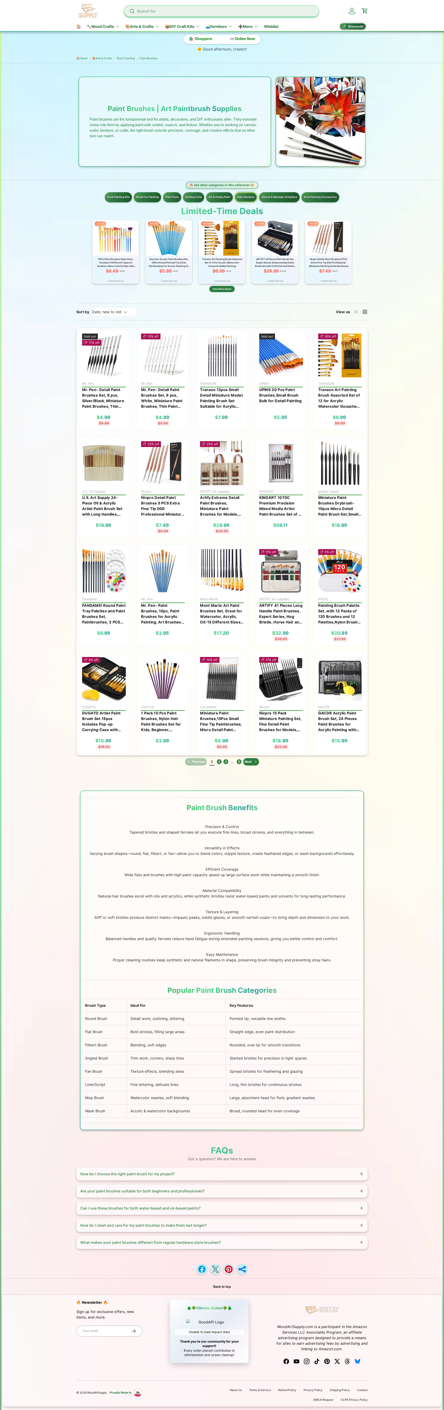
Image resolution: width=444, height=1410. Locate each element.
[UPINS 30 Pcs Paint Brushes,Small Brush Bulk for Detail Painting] (281, 355)
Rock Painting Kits (118, 197)
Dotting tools (193, 197)
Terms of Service (260, 1390)
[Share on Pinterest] (228, 1269)
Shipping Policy (340, 1390)
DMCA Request (323, 1399)
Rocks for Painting (147, 197)
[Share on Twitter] (215, 1269)
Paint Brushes (245, 197)
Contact (362, 1390)
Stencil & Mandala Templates (279, 197)
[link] (196, 762)
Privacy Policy (313, 1390)
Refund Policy (287, 1390)
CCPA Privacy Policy (354, 1399)
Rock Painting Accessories (320, 197)
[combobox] (221, 11)
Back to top (222, 1286)
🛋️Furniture (216, 26)
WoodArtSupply (97, 1392)
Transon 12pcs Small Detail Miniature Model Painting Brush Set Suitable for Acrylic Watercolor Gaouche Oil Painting (221, 398)
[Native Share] (242, 1269)
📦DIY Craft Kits (179, 26)
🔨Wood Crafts (100, 26)
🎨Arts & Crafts (139, 26)
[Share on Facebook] (201, 1269)
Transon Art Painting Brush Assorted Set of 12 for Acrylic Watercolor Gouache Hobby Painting (339, 398)
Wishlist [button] (271, 26)
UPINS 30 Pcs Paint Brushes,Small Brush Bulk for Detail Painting (280, 395)
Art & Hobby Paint (219, 197)
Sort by (82, 312)
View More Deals (222, 289)
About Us (236, 1390)
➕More (245, 26)
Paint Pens (172, 197)
